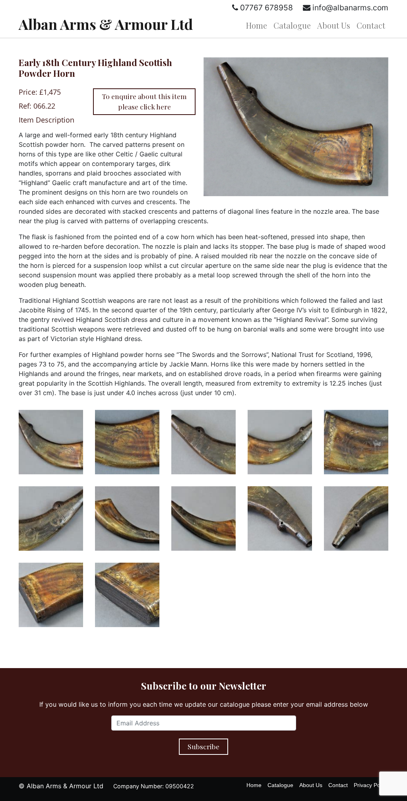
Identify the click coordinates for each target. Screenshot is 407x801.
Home (256, 25)
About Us (333, 25)
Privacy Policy (371, 785)
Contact (371, 25)
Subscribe (203, 746)
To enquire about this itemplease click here (144, 101)
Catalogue (292, 25)
